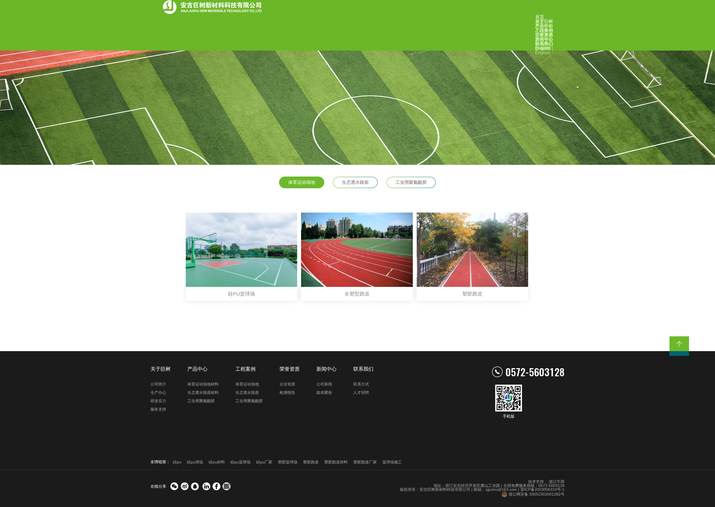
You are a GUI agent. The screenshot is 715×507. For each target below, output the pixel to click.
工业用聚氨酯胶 (411, 182)
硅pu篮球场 (240, 462)
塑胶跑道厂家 (365, 462)
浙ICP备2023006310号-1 (542, 489)
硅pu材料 (217, 462)
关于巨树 (161, 369)
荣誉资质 (290, 369)
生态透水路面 (355, 182)
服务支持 (158, 409)
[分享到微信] (174, 486)
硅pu (177, 462)
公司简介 (158, 384)
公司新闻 (324, 384)
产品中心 (197, 369)
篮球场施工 (392, 462)
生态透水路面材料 (203, 392)
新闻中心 (326, 369)
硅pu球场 (195, 462)
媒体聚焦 (324, 392)
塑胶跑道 (311, 462)
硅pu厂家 (264, 462)
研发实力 (158, 401)
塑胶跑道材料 (336, 462)
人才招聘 (361, 392)
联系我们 (363, 369)
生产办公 (158, 392)
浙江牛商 (556, 482)
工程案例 (245, 369)
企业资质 (287, 384)
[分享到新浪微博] (185, 486)
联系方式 (361, 384)
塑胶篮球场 (287, 462)
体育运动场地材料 (203, 384)
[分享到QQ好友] (195, 486)
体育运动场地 (301, 182)
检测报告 (287, 392)
